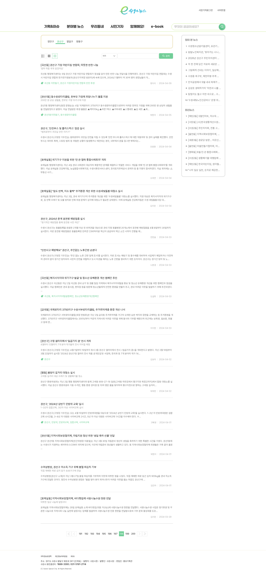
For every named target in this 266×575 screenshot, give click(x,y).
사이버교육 (84, 422)
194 (98, 534)
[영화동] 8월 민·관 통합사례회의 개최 (204, 152)
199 (127, 534)
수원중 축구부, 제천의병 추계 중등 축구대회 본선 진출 (204, 76)
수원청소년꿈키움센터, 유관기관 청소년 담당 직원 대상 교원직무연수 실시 (204, 46)
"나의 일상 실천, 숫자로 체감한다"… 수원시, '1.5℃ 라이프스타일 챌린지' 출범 (204, 170)
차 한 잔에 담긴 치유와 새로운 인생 (204, 64)
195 (104, 534)
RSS (73, 556)
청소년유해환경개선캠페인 (87, 296)
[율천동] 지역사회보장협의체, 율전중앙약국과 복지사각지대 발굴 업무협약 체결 (204, 134)
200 (133, 534)
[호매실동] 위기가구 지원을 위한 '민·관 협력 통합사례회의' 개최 (73, 159)
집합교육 (74, 422)
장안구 (51, 41)
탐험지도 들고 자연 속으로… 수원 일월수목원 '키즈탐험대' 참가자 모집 (204, 94)
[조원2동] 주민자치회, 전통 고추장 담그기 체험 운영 (204, 128)
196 (110, 534)
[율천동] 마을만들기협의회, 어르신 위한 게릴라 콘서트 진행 (204, 146)
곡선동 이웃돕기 (51, 83)
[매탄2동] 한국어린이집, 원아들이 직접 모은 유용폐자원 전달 (204, 164)
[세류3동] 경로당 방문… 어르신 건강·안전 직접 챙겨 (204, 140)
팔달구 (70, 41)
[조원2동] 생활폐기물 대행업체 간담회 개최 (204, 158)
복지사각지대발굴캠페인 (63, 296)
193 (92, 534)
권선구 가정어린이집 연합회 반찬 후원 (77, 83)
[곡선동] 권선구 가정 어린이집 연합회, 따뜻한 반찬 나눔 (69, 65)
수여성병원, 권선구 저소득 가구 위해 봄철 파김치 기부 (68, 467)
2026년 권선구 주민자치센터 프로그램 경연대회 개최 (204, 58)
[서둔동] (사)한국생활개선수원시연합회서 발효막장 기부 (204, 122)
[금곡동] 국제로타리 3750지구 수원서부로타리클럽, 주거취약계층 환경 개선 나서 (83, 309)
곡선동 (47, 296)
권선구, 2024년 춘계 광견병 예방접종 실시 (63, 218)
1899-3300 (63, 564)
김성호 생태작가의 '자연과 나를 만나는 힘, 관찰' (204, 88)
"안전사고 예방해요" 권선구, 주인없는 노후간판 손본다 (69, 250)
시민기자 (117, 26)
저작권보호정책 (46, 556)
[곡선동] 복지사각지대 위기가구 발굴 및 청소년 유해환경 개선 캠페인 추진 (79, 278)
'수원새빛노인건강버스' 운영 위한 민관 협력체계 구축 (204, 100)
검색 (167, 56)
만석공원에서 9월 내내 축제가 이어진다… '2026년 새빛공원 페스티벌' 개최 (204, 82)
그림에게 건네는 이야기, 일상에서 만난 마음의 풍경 (204, 70)
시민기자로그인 (206, 10)
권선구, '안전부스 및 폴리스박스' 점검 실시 (63, 128)
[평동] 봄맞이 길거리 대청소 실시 (58, 372)
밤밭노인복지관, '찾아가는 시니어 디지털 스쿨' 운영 (204, 52)
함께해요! (137, 26)
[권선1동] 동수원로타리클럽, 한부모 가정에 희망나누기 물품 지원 (74, 96)
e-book (157, 26)
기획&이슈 (51, 26)
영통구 (79, 41)
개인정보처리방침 (61, 556)
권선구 (60, 41)
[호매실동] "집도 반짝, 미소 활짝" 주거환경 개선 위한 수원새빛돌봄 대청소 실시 (82, 191)
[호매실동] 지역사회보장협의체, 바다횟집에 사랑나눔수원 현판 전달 (76, 498)
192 (86, 534)
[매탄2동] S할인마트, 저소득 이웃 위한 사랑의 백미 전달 (204, 116)
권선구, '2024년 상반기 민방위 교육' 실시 (62, 404)
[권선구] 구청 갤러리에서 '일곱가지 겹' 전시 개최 (66, 341)
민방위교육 (64, 422)
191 (80, 534)
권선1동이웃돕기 (51, 114)
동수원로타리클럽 (68, 114)
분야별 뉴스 (75, 26)
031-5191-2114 (78, 564)
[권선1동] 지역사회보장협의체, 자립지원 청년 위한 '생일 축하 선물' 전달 (78, 435)
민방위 (55, 422)
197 (115, 534)
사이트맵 (221, 10)
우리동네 (97, 26)
